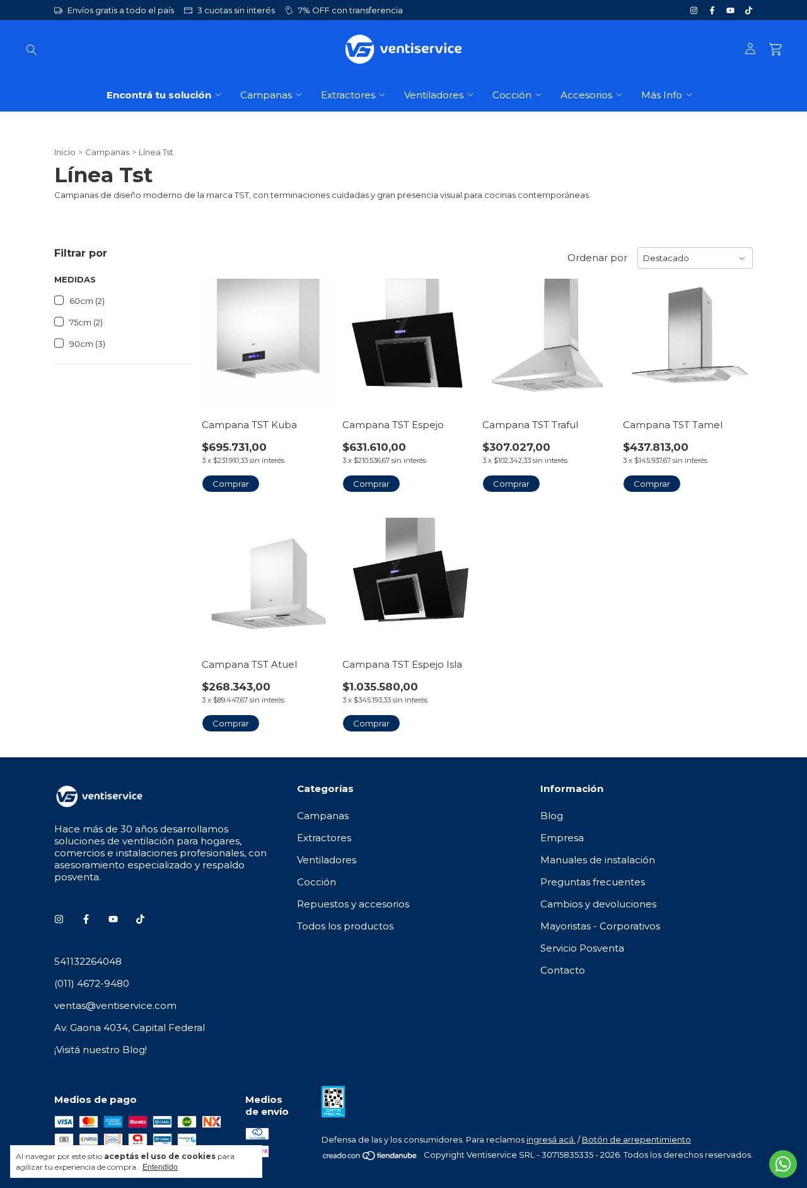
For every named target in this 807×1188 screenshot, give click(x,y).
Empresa (562, 838)
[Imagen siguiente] (313, 336)
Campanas (266, 95)
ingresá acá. (551, 1139)
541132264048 (88, 961)
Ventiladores (433, 95)
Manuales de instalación (597, 860)
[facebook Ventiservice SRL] (712, 10)
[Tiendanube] (370, 1158)
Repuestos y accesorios (353, 904)
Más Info (661, 95)
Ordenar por (597, 258)
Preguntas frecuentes (592, 882)
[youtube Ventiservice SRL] (730, 10)
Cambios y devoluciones (598, 904)
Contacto (562, 970)
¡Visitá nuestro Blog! (100, 1050)
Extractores (348, 95)
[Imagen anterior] (220, 336)
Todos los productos (345, 926)
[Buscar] (31, 49)
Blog (551, 816)
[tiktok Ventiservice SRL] (749, 10)
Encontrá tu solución (159, 95)
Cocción (511, 95)
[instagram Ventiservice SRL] (694, 10)
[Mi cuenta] (750, 49)
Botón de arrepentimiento (636, 1139)
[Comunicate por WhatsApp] (783, 1164)
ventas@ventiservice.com (115, 1005)
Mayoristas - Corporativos (600, 926)
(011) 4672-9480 (91, 983)
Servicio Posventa (582, 948)
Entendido (160, 1167)
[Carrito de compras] (775, 49)
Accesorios (586, 95)
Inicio (65, 152)
